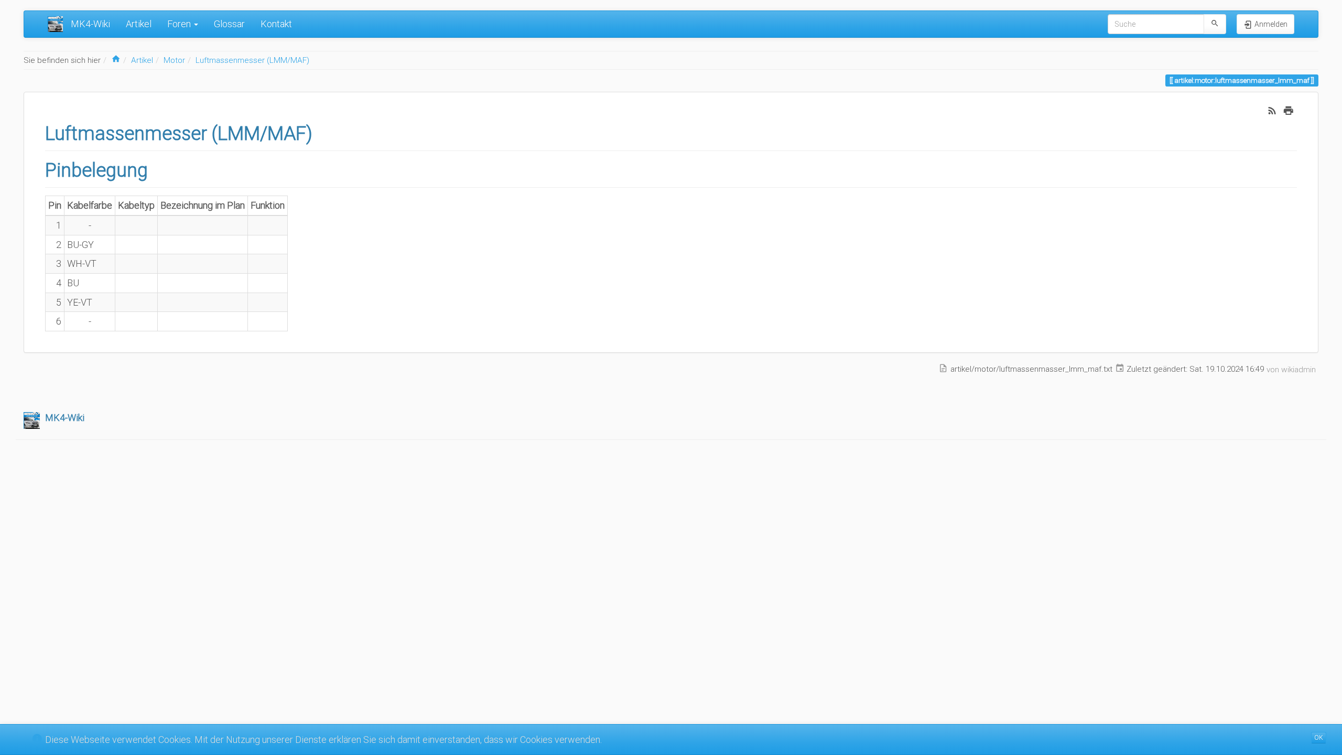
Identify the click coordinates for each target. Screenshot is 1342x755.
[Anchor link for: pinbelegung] (157, 168)
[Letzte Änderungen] (1272, 109)
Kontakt (276, 23)
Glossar (229, 23)
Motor (174, 60)
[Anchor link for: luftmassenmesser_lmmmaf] (322, 131)
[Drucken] (1288, 109)
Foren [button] (180, 23)
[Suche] (1215, 24)
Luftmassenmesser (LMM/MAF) (252, 60)
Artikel (138, 23)
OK (1318, 737)
